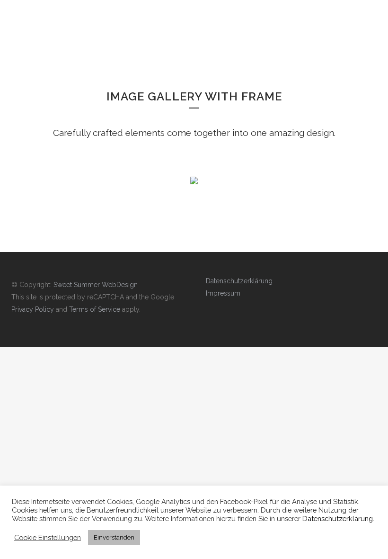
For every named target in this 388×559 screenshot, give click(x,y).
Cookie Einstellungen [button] (47, 537)
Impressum (223, 293)
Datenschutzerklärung (239, 281)
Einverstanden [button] (114, 537)
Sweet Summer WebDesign (95, 285)
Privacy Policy (32, 309)
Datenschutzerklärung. (338, 518)
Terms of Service (94, 309)
